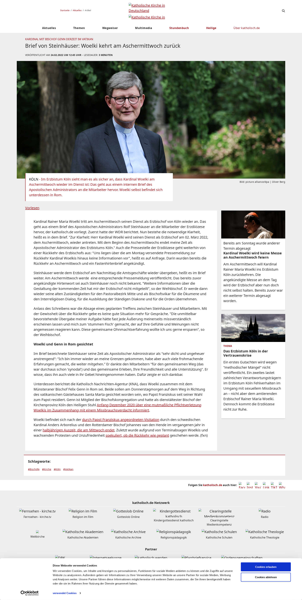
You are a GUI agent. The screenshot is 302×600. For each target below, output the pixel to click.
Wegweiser (110, 28)
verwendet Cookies (65, 593)
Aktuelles (77, 10)
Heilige (211, 28)
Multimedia (143, 28)
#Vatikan (68, 469)
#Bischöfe (33, 469)
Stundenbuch (179, 28)
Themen (79, 28)
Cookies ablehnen (266, 577)
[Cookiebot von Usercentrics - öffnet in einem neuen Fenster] (29, 593)
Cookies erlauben (265, 566)
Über (246, 28)
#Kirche (46, 469)
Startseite (65, 10)
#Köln (57, 469)
